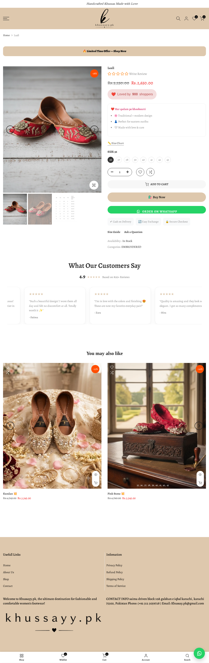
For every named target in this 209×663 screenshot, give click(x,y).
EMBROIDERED (131, 247)
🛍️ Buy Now (156, 197)
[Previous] (10, 130)
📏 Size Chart (116, 143)
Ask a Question (133, 232)
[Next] (94, 130)
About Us (8, 572)
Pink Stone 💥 (116, 494)
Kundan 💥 (10, 494)
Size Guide (114, 232)
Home (6, 35)
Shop (6, 579)
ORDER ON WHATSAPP (159, 211)
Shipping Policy (115, 579)
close (8, 4)
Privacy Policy (114, 565)
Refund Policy (114, 572)
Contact (8, 586)
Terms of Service (116, 586)
